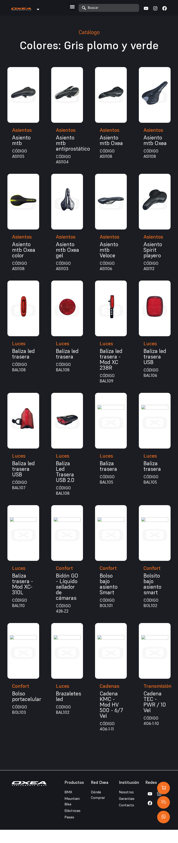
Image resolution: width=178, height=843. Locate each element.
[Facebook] (164, 8)
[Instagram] (155, 8)
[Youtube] (146, 8)
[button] (72, 6)
